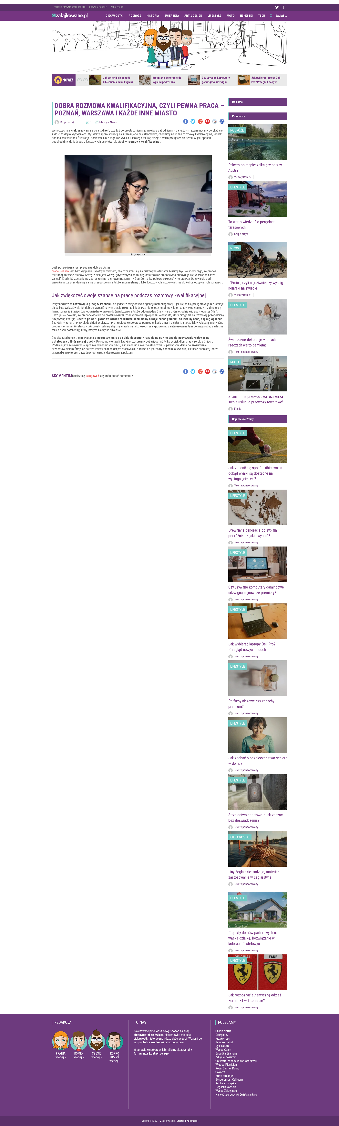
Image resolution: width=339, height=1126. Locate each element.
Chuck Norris (223, 1031)
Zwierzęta (171, 15)
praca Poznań (60, 271)
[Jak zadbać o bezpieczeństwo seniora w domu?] (257, 735)
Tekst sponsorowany (246, 352)
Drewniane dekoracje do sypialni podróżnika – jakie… (166, 82)
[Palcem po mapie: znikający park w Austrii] (257, 142)
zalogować (92, 376)
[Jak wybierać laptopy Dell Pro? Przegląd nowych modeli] (244, 80)
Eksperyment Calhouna (229, 1079)
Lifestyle (214, 15)
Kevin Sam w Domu (227, 1068)
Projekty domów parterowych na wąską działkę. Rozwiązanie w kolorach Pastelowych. (253, 938)
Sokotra (220, 1072)
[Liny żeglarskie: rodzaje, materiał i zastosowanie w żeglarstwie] (257, 849)
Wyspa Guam (223, 1050)
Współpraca (117, 7)
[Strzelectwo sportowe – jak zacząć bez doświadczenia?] (257, 792)
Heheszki (246, 15)
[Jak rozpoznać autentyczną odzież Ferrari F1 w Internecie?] (257, 972)
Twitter (276, 7)
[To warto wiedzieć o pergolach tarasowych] (257, 199)
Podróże (135, 15)
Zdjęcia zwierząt (225, 1057)
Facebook (283, 7)
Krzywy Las (222, 1038)
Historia (153, 15)
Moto (231, 15)
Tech (261, 15)
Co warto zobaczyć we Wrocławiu (236, 1061)
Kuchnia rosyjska (225, 1083)
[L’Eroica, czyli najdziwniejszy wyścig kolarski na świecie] (257, 260)
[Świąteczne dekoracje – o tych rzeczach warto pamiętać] (257, 317)
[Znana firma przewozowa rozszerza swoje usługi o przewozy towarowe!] (257, 373)
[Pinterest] (207, 121)
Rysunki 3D (222, 1046)
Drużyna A (221, 1035)
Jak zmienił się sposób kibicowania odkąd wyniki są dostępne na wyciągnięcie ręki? (255, 473)
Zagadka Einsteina (226, 1053)
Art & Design (193, 15)
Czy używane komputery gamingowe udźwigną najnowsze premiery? (216, 82)
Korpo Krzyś (67, 122)
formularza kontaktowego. (152, 1053)
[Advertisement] (138, 396)
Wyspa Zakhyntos (226, 1091)
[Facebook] (185, 121)
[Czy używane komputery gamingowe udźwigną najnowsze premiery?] (194, 80)
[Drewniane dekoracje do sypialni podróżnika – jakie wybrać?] (145, 80)
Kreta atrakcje (224, 1076)
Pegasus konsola (225, 1087)
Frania (237, 408)
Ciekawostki (114, 15)
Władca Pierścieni (226, 1065)
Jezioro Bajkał (224, 1042)
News (113, 122)
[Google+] (200, 121)
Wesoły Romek (242, 177)
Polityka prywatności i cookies (69, 7)
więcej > (61, 1057)
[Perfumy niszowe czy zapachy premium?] (257, 678)
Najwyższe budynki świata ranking (236, 1094)
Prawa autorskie (98, 7)
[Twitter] (192, 121)
